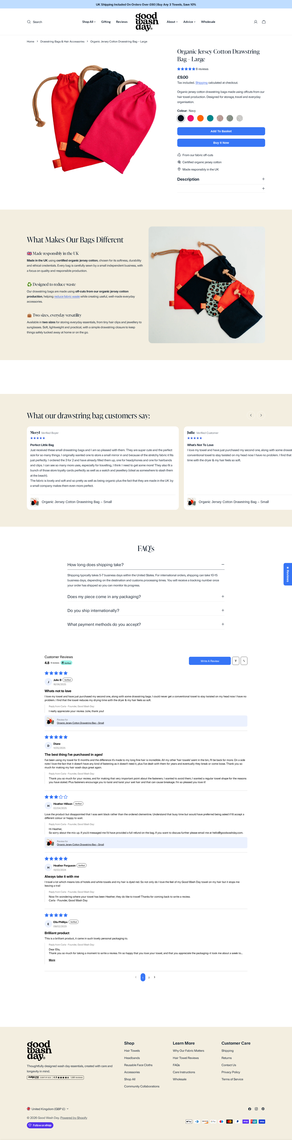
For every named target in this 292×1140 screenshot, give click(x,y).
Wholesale (179, 1079)
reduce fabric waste (67, 296)
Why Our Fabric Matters (188, 1050)
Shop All (129, 1079)
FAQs (176, 1065)
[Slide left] (251, 415)
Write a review (210, 661)
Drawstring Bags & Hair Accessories (62, 41)
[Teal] (210, 118)
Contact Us (229, 1065)
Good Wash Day (48, 1117)
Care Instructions (184, 1072)
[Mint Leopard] (229, 118)
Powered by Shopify (73, 1117)
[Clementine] (200, 118)
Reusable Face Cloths (138, 1065)
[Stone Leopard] (239, 118)
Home (30, 41)
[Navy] (180, 118)
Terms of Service (232, 1079)
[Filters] (235, 661)
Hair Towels (132, 1050)
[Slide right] (261, 415)
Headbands (132, 1057)
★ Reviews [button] (287, 574)
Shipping (202, 82)
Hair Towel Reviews (186, 1057)
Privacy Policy (231, 1072)
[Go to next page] (155, 977)
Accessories (132, 1072)
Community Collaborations (141, 1086)
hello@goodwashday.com (227, 832)
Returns (227, 1057)
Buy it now (221, 142)
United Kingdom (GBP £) (48, 1109)
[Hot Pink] (190, 118)
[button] (186, 69)
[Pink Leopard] (220, 118)
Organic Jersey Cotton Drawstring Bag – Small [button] (80, 722)
